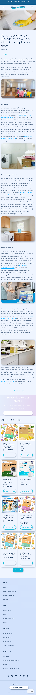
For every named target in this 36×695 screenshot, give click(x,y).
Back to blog (19, 391)
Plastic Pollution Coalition (11, 668)
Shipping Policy (8, 633)
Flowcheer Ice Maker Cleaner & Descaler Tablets (26, 481)
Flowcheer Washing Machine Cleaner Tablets (9, 517)
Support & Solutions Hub (11, 660)
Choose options (26, 455)
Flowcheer (15, 692)
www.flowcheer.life (7, 381)
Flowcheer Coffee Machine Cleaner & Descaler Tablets (8, 481)
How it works (7, 610)
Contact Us (6, 664)
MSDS (5, 622)
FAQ (4, 614)
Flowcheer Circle (8, 618)
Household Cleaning (9, 591)
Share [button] (5, 54)
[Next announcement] (33, 2)
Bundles (5, 599)
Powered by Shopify (23, 692)
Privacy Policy (7, 641)
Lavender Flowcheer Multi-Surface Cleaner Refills (26, 517)
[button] (3, 7)
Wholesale (6, 656)
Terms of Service (8, 645)
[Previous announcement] (3, 2)
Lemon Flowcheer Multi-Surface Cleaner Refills (26, 445)
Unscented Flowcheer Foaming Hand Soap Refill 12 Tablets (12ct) (9, 553)
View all (18, 570)
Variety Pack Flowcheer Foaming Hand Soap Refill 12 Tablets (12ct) (9, 445)
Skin (4, 587)
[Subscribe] (31, 413)
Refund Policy (7, 637)
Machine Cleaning (8, 595)
